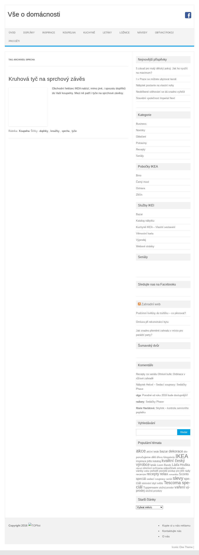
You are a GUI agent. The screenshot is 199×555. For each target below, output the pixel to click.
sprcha (65, 131)
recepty (153, 474)
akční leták (153, 451)
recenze (141, 474)
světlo (160, 483)
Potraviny (141, 143)
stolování (146, 483)
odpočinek (169, 468)
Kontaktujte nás (171, 530)
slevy (178, 478)
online (146, 471)
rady (187, 470)
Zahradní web (151, 304)
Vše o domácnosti (34, 14)
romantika (173, 474)
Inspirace (48, 32)
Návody (142, 32)
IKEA (181, 456)
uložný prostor (166, 487)
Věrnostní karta (144, 233)
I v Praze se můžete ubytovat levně (156, 79)
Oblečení (141, 136)
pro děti (180, 471)
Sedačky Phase (155, 401)
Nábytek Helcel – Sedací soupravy (155, 384)
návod (139, 468)
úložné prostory (154, 491)
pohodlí (154, 471)
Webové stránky (145, 246)
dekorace (176, 451)
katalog (157, 461)
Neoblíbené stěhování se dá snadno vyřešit (160, 91)
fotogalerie (169, 457)
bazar (164, 451)
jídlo (149, 461)
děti (153, 457)
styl (154, 483)
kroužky (55, 131)
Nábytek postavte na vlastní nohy (155, 85)
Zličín (139, 194)
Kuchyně (89, 32)
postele (163, 471)
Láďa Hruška (181, 464)
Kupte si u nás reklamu (176, 525)
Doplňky (29, 32)
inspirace (141, 461)
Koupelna (69, 32)
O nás (166, 536)
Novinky (140, 130)
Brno (138, 175)
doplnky (43, 131)
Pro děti (14, 41)
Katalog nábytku (145, 220)
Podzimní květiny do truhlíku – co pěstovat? (161, 313)
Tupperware (150, 487)
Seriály (140, 155)
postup (171, 471)
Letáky (107, 32)
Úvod (12, 32)
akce (141, 450)
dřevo (160, 457)
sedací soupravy (156, 479)
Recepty (140, 149)
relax (164, 474)
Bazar (139, 214)
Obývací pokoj (164, 32)
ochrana (158, 468)
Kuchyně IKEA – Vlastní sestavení (155, 227)
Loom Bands (164, 465)
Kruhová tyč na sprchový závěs (47, 79)
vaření (180, 487)
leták (153, 465)
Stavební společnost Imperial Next (155, 98)
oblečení (147, 468)
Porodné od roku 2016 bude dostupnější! (165, 395)
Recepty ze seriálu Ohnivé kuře (153, 374)
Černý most (142, 181)
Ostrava (140, 188)
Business (141, 123)
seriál (169, 479)
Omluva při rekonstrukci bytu (152, 321)
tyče (74, 131)
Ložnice (125, 32)
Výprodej (141, 239)
